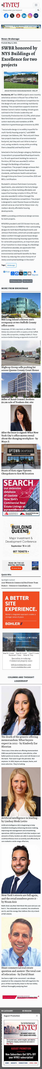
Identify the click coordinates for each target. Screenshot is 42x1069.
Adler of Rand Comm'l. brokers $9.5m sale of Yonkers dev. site (17, 401)
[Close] (37, 1016)
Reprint (35, 275)
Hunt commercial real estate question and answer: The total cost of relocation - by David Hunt (21, 971)
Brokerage (11, 265)
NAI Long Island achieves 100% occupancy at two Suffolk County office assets (18, 322)
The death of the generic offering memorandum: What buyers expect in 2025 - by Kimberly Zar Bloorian (19, 741)
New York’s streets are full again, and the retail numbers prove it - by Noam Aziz (19, 898)
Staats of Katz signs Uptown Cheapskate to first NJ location (17, 472)
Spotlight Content (8, 580)
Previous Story (16, 281)
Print (7, 272)
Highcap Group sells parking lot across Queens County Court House (20, 368)
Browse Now (16, 568)
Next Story (26, 281)
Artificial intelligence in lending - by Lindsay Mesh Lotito (20, 819)
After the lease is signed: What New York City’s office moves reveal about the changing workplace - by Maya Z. (19, 437)
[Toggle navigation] (36, 5)
